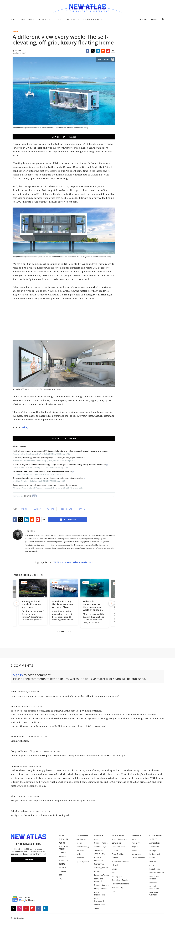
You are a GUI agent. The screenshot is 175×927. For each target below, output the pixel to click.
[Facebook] (87, 51)
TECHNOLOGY (118, 835)
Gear (96, 839)
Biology (152, 850)
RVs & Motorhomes (99, 893)
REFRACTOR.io (155, 835)
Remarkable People (120, 880)
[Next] (111, 603)
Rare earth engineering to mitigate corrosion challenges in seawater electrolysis (42, 471)
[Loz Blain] (18, 535)
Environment (154, 854)
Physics (152, 858)
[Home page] (87, 8)
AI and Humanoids (119, 839)
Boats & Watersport (99, 859)
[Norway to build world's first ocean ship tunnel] (33, 588)
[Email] (113, 51)
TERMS (62, 864)
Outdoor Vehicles (101, 843)
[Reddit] (103, 51)
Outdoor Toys (100, 846)
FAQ (60, 879)
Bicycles (135, 846)
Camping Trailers (101, 867)
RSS (60, 875)
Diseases (153, 882)
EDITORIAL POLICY (63, 847)
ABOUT (62, 843)
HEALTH (152, 861)
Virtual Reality (117, 887)
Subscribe (28, 859)
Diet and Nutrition (156, 872)
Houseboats (66, 509)
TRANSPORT (70, 19)
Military (79, 854)
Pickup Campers (100, 888)
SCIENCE (153, 839)
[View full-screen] (112, 59)
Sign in (18, 675)
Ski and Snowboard (99, 899)
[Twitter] (93, 51)
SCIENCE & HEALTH (91, 19)
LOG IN (154, 19)
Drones (115, 850)
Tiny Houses (99, 850)
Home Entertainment (120, 861)
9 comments (70, 519)
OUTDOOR (43, 19)
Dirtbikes (97, 871)
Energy (79, 843)
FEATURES (63, 853)
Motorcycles (137, 854)
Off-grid (83, 509)
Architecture (81, 839)
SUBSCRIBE (142, 19)
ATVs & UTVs (99, 854)
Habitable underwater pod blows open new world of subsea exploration (92, 607)
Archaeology (154, 843)
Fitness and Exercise (154, 877)
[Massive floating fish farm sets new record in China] (64, 588)
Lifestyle (115, 865)
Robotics (80, 858)
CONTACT (63, 871)
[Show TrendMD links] (113, 496)
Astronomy (154, 846)
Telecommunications (120, 884)
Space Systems (82, 861)
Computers (116, 843)
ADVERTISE (63, 860)
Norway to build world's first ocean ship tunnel (32, 604)
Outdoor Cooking (101, 885)
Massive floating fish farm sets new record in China (62, 604)
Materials (80, 850)
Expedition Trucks (101, 875)
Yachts (50, 509)
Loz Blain (30, 530)
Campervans (99, 864)
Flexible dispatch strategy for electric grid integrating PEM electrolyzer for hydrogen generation (48, 458)
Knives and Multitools (98, 880)
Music (114, 869)
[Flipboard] (108, 51)
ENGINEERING (26, 19)
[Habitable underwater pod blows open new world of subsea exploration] (94, 588)
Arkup (25, 427)
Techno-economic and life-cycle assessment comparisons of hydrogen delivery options (45, 485)
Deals (114, 891)
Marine (15, 31)
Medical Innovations (154, 887)
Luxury (37, 509)
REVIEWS (62, 856)
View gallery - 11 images (64, 137)
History (115, 858)
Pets (113, 872)
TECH (56, 19)
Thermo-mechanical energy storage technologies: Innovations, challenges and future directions (48, 478)
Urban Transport (138, 858)
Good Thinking (118, 854)
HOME (13, 19)
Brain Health (154, 869)
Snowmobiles (99, 904)
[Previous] (16, 603)
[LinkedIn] (98, 51)
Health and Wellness (153, 893)
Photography (117, 876)
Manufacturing (82, 846)
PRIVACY (62, 867)
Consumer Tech (118, 846)
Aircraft (135, 839)
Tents (96, 908)
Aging (151, 865)
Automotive (136, 843)
